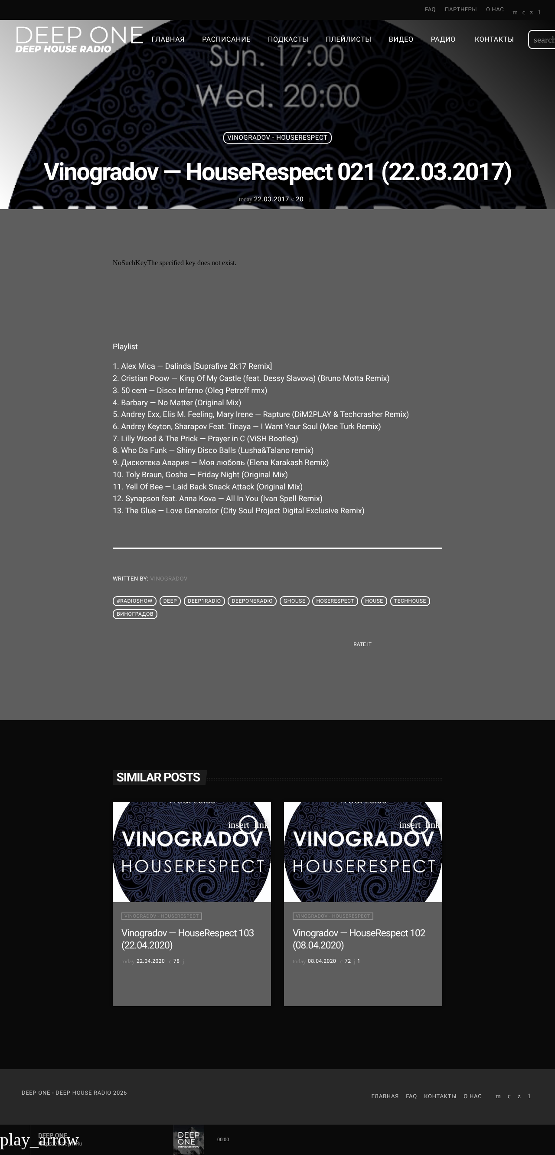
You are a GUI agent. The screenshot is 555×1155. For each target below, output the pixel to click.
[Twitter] (531, 13)
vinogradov (169, 579)
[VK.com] (524, 13)
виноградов (135, 614)
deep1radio (204, 601)
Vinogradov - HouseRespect (277, 137)
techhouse (410, 601)
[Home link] (79, 39)
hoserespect (335, 601)
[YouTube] (515, 13)
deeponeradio (252, 601)
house (374, 601)
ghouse (294, 601)
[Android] (539, 13)
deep (170, 601)
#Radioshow (135, 601)
